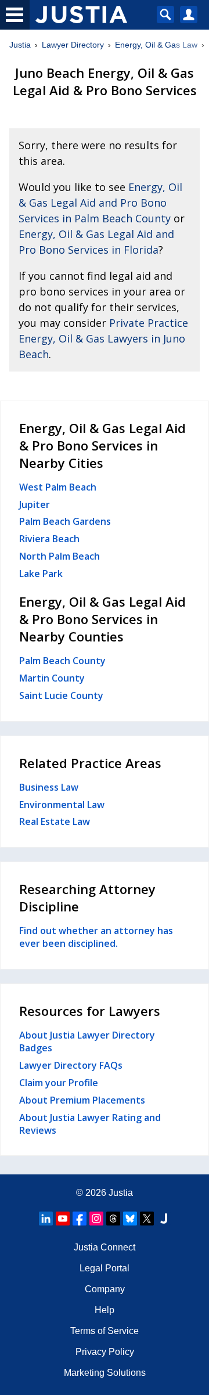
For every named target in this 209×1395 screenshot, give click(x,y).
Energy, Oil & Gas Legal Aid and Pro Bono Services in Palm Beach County (100, 202)
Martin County (52, 678)
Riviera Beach (49, 538)
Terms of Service (104, 1331)
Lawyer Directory (73, 44)
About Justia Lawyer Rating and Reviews (90, 1124)
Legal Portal (104, 1268)
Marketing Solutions (105, 1373)
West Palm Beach (57, 487)
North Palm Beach (59, 556)
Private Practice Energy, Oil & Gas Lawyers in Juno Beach (103, 338)
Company (105, 1289)
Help (104, 1310)
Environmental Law (62, 804)
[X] (147, 1218)
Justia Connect (104, 1247)
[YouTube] (63, 1218)
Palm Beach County (62, 660)
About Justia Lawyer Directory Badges (87, 1041)
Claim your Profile (58, 1082)
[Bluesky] (130, 1218)
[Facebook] (80, 1218)
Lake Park (41, 573)
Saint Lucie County (61, 695)
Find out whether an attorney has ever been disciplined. (96, 937)
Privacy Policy (104, 1352)
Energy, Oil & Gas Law (156, 44)
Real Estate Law (54, 821)
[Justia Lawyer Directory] (164, 1218)
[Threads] (113, 1218)
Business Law (48, 787)
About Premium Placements (82, 1100)
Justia (20, 44)
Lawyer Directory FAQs (70, 1065)
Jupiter (34, 504)
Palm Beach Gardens (65, 521)
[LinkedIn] (46, 1218)
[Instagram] (96, 1218)
